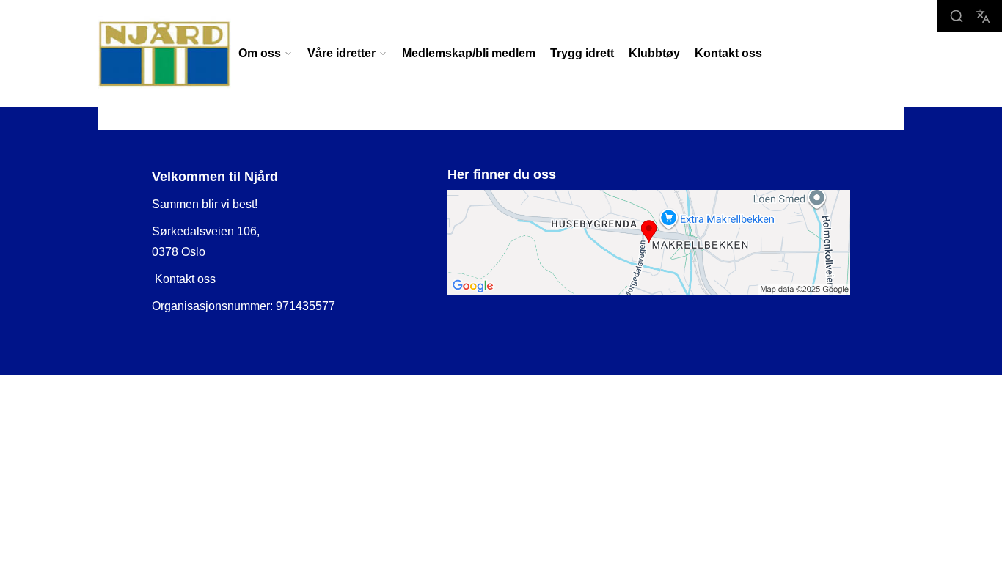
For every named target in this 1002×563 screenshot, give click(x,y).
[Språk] (983, 16)
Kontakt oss (728, 53)
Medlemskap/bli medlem (468, 53)
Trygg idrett (582, 53)
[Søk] (956, 16)
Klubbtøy (654, 53)
